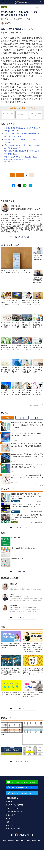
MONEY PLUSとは (12, 798)
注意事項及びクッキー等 (14, 812)
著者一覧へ (22, 617)
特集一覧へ (22, 571)
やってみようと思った (8, 115)
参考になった (22, 114)
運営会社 (9, 801)
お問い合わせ (10, 815)
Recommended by (34, 405)
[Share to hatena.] (30, 185)
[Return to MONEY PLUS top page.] (22, 2)
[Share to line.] (24, 185)
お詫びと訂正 (10, 825)
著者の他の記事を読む (22, 237)
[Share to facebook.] (13, 185)
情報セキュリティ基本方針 (15, 805)
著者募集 (9, 818)
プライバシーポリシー (13, 808)
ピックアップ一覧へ (22, 527)
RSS (7, 822)
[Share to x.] (19, 185)
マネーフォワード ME (13, 829)
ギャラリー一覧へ (22, 761)
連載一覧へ (22, 708)
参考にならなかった (36, 115)
